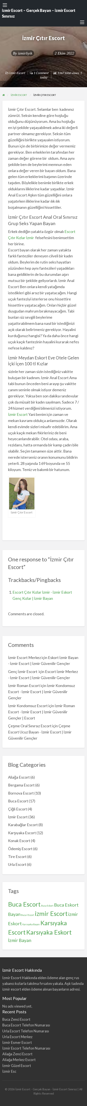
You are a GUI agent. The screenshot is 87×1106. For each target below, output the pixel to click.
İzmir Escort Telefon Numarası (26, 1048)
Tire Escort (17, 856)
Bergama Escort (21, 785)
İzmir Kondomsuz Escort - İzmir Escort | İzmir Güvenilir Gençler (41, 691)
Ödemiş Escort (20, 848)
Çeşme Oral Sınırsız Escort (30, 725)
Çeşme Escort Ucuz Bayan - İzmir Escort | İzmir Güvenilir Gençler (40, 731)
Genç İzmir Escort (23, 671)
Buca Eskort (47, 905)
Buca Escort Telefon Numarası (26, 1025)
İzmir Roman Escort (24, 685)
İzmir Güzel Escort (16, 1065)
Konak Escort (19, 840)
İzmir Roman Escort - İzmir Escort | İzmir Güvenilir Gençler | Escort (41, 711)
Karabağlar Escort (23, 824)
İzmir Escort (17, 73)
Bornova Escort (21, 793)
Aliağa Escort (19, 777)
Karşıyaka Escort (22, 832)
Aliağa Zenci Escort (17, 1054)
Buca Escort (18, 801)
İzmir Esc (9, 1071)
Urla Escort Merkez (17, 1037)
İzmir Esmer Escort (17, 1042)
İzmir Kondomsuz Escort (28, 705)
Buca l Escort (27, 915)
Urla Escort (17, 864)
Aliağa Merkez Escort (19, 1059)
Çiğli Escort (17, 809)
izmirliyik (25, 53)
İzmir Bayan (19, 940)
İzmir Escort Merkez (24, 657)
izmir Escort (51, 913)
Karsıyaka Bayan (31, 924)
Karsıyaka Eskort (49, 932)
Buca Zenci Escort (16, 1019)
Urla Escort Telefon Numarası (25, 1031)
